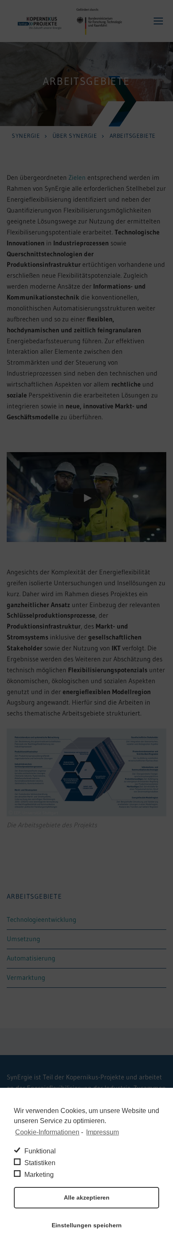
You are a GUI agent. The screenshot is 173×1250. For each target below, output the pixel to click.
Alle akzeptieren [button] (87, 1197)
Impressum (102, 1132)
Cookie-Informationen (47, 1132)
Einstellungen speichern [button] (87, 1225)
